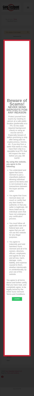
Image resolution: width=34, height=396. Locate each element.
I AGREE (17, 299)
